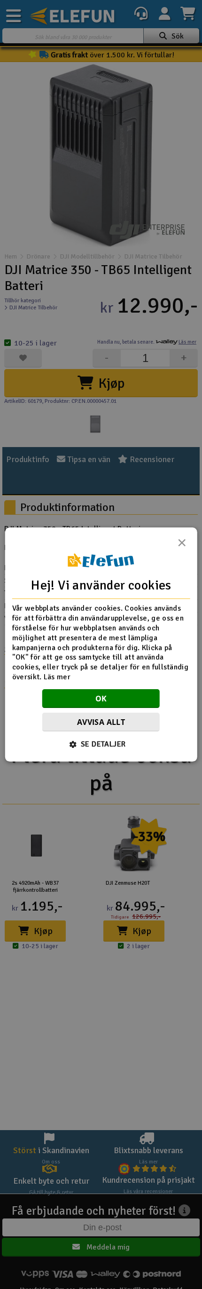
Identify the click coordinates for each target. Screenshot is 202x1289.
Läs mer (57, 677)
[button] (101, 744)
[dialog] (101, 644)
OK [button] (101, 698)
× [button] (181, 545)
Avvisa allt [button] (101, 722)
